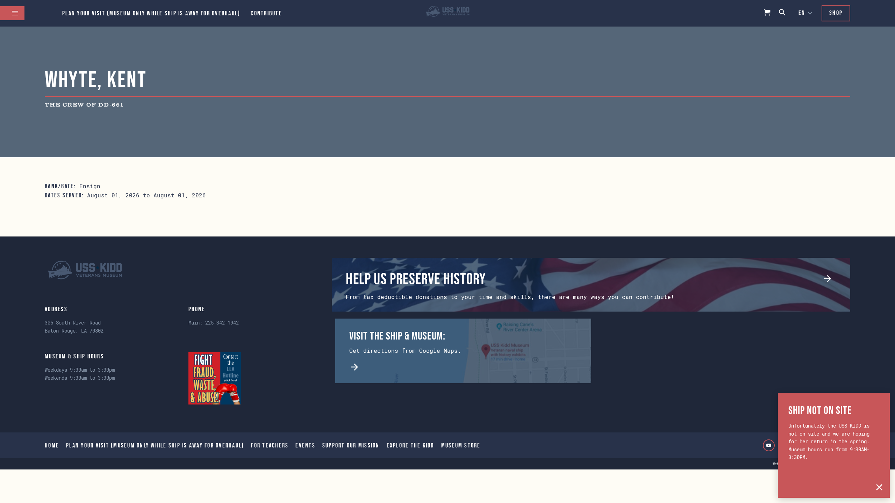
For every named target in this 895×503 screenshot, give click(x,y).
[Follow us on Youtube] (769, 445)
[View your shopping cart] (767, 13)
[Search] (783, 13)
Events (305, 445)
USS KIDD (447, 13)
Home (52, 445)
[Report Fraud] (214, 378)
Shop (836, 12)
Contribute (266, 13)
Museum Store (461, 445)
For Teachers (269, 445)
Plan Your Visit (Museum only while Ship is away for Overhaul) (151, 13)
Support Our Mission (351, 445)
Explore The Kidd (410, 445)
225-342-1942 (222, 322)
